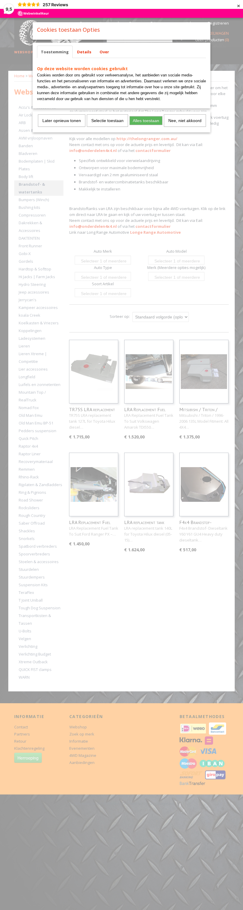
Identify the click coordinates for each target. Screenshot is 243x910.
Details (84, 52)
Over (104, 52)
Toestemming (55, 52)
